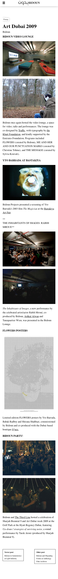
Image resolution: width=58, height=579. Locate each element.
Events (5, 19)
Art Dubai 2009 (20, 26)
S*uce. (15, 429)
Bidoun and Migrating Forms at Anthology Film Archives (44, 557)
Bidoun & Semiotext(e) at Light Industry (12, 555)
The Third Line (22, 517)
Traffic (21, 130)
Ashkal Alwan (31, 316)
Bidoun (6, 32)
